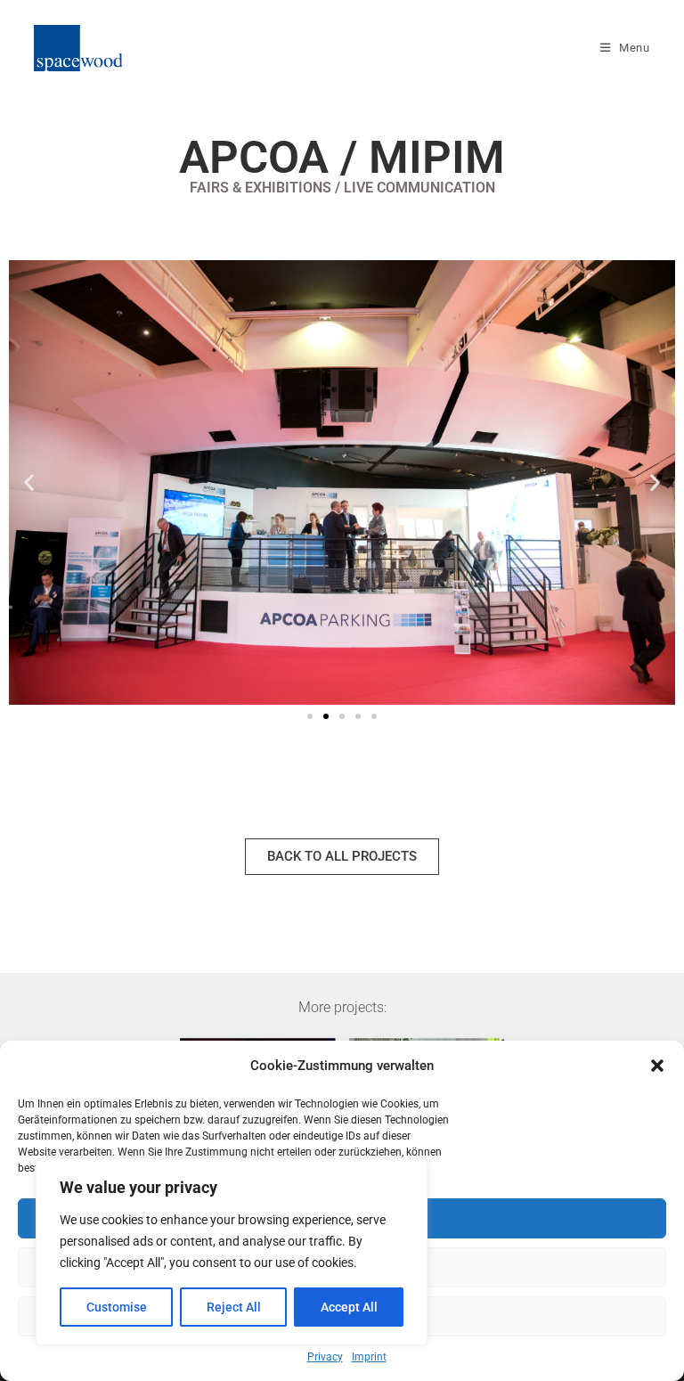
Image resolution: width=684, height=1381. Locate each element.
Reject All (234, 1307)
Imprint (369, 1357)
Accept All (349, 1307)
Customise (116, 1307)
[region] (232, 1251)
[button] (657, 1066)
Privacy (325, 1357)
